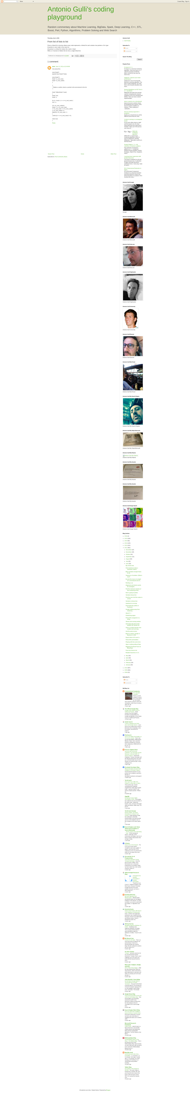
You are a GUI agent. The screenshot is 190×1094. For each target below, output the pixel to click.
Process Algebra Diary (131, 749)
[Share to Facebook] (81, 56)
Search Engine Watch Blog (132, 1010)
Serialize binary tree (131, 595)
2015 (126, 538)
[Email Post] (72, 55)
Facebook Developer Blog (132, 767)
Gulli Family (127, 40)
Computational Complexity (132, 691)
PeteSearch (128, 735)
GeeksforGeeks (129, 909)
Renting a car (129, 583)
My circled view (130, 565)
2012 (126, 545)
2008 (126, 672)
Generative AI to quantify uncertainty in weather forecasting (137, 878)
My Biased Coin (129, 938)
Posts (126, 48)
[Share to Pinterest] (83, 56)
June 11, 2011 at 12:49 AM (63, 66)
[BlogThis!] (77, 56)
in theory (127, 843)
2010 (126, 668)
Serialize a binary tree (131, 601)
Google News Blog (130, 994)
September (129, 556)
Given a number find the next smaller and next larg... (133, 628)
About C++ (128, 613)
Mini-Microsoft (129, 1052)
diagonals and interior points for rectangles (133, 586)
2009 (126, 670)
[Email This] (76, 56)
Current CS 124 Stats (130, 940)
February (128, 662)
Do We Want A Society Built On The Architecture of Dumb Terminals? (132, 982)
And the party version (131, 631)
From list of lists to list (131, 650)
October (128, 554)
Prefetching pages (130, 615)
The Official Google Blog (131, 709)
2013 (126, 543)
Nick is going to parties (132, 592)
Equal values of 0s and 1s (133, 637)
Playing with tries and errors (133, 642)
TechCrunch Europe (130, 811)
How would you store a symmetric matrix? (132, 568)
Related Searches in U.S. (132, 652)
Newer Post (51, 154)
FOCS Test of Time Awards (131, 844)
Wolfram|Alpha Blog (130, 1038)
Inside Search (129, 722)
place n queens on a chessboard (133, 101)
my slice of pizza (129, 951)
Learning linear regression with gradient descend (132, 157)
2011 (126, 547)
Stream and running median (133, 621)
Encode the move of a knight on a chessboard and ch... (133, 579)
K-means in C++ (128, 67)
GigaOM (127, 796)
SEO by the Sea (129, 924)
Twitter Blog (128, 1067)
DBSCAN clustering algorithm (135, 133)
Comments (128, 51)
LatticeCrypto (128, 1026)
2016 (126, 536)
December (129, 549)
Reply (53, 123)
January (128, 665)
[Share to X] (79, 56)
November (129, 552)
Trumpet (127, 953)
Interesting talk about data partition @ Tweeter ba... (133, 624)
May (127, 655)
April (127, 658)
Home (82, 154)
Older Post (113, 154)
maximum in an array (131, 603)
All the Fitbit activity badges (131, 967)
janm (53, 66)
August (128, 559)
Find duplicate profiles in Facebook (132, 606)
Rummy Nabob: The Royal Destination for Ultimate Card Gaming (132, 814)
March (128, 660)
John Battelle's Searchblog (132, 979)
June (127, 563)
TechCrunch (128, 780)
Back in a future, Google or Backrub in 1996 (133, 634)
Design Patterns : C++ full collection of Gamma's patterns (132, 145)
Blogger (108, 1090)
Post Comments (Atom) (61, 156)
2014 (126, 540)
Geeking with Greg (130, 894)
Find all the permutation (132, 639)
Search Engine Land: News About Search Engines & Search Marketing (132, 828)
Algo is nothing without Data (133, 644)
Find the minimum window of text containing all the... (133, 589)
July (127, 561)
